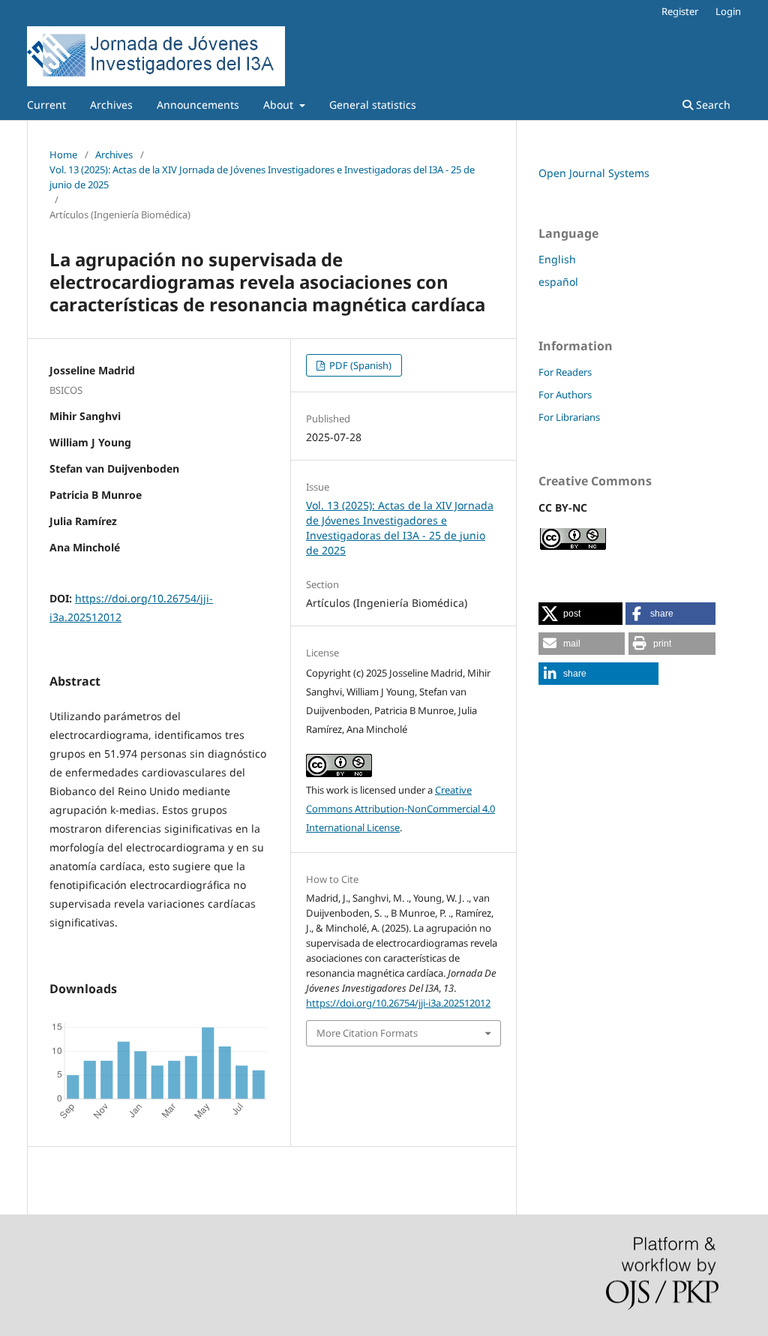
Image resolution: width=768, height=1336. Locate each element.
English (557, 259)
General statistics (372, 105)
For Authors (565, 394)
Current (46, 105)
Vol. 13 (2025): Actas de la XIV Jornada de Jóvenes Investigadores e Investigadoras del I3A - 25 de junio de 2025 (262, 177)
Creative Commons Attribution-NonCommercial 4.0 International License (400, 808)
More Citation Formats (367, 1033)
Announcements (198, 105)
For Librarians (569, 417)
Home (63, 154)
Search (711, 105)
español (558, 282)
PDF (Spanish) (359, 365)
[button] (580, 613)
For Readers (565, 372)
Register (680, 11)
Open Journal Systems (594, 173)
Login (728, 11)
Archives (111, 105)
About (279, 105)
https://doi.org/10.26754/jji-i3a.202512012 (398, 1003)
